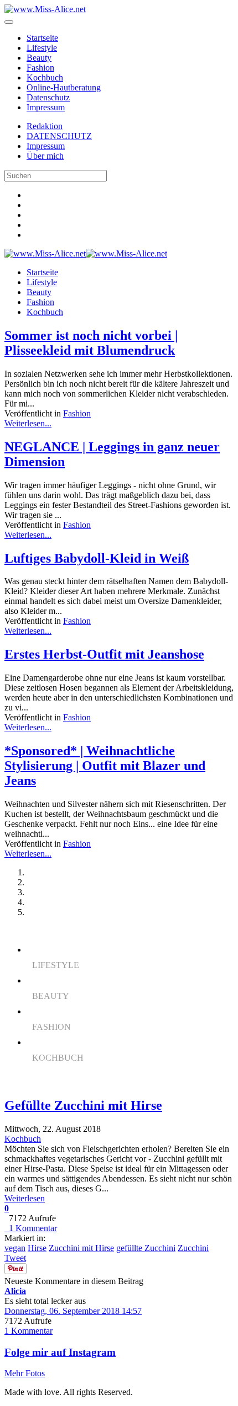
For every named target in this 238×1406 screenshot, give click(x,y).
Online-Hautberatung (64, 87)
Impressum (46, 107)
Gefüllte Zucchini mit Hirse (83, 1105)
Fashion (40, 67)
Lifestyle (42, 47)
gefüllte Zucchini (145, 1248)
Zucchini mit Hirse (81, 1248)
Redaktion (45, 126)
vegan (14, 1248)
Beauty (39, 57)
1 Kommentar (30, 1228)
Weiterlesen (24, 1198)
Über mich (45, 156)
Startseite (42, 37)
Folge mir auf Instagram (60, 1352)
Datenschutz (48, 97)
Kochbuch (45, 77)
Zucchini (193, 1248)
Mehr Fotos (24, 1373)
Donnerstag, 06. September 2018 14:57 (73, 1311)
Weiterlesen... (27, 423)
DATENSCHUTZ (59, 136)
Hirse (37, 1248)
